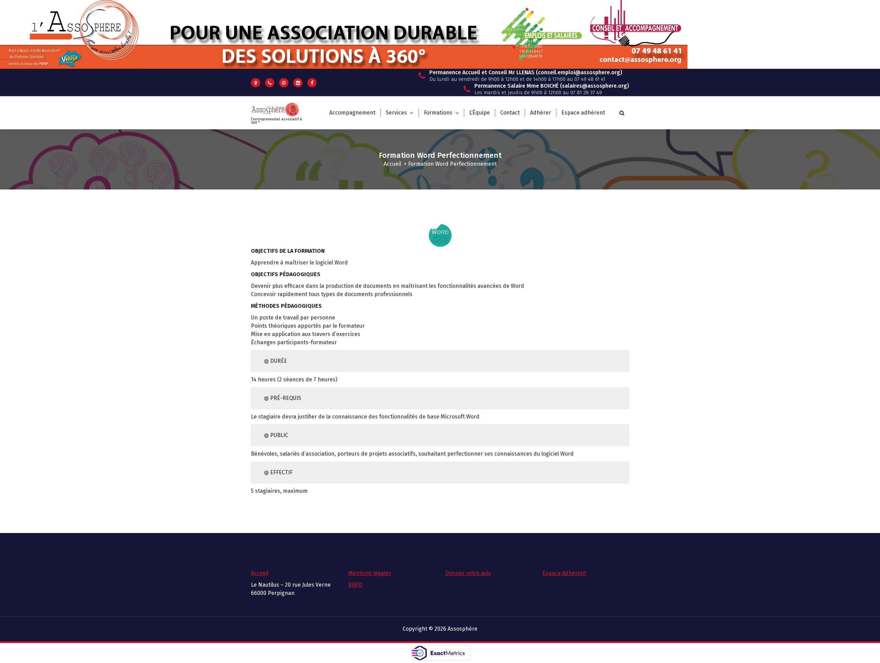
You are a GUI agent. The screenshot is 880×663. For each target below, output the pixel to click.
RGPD (355, 585)
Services (396, 112)
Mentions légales (369, 573)
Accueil (392, 164)
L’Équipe (479, 112)
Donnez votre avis (468, 573)
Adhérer (540, 112)
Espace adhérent (583, 112)
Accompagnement (352, 112)
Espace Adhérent (564, 573)
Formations (438, 112)
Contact (510, 112)
